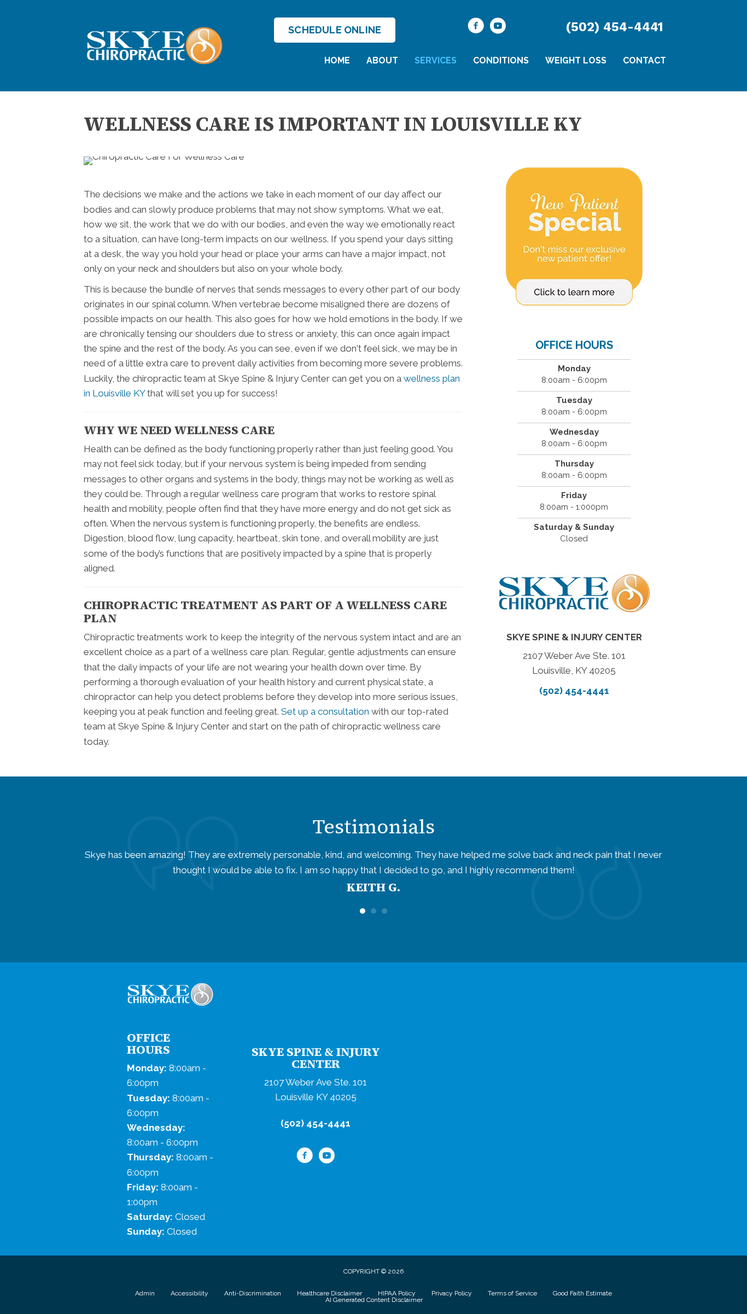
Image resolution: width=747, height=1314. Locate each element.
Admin (145, 1293)
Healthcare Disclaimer (329, 1293)
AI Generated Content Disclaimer (374, 1300)
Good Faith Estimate (582, 1293)
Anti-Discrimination (252, 1293)
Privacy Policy (451, 1293)
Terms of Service (512, 1293)
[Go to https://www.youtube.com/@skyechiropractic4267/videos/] (497, 27)
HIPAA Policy (397, 1293)
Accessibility (189, 1293)
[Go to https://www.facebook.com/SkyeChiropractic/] (476, 27)
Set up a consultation (325, 711)
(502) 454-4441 (614, 27)
